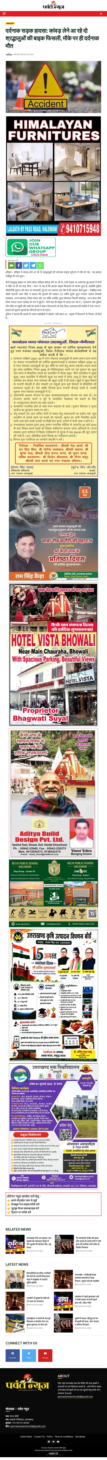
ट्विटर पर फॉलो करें (21, 1212)
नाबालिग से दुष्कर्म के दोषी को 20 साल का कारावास (15, 1301)
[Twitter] (26, 265)
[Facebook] (18, 265)
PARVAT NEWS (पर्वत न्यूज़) (57, 1448)
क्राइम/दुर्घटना (10, 23)
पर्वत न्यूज (16, 54)
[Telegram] (33, 265)
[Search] (101, 13)
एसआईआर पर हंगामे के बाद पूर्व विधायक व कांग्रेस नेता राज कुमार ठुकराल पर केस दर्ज (15, 1323)
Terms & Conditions (63, 1436)
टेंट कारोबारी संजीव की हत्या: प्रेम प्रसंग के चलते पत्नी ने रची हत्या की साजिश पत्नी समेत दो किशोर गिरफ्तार (64, 1244)
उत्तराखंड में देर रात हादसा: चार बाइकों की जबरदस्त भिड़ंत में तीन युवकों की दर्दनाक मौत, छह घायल (15, 1244)
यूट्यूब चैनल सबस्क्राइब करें (25, 1208)
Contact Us (39, 1436)
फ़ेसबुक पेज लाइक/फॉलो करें (25, 1204)
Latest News (26, 1436)
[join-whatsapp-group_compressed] (31, 246)
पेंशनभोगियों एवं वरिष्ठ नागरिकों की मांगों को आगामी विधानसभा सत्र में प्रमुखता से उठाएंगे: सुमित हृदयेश (15, 1279)
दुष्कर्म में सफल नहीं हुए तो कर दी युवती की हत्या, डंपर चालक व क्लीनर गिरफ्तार (63, 1323)
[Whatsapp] (40, 265)
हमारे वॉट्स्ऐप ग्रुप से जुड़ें (24, 1200)
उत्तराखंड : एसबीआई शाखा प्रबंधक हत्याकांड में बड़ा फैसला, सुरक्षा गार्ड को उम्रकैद (63, 1279)
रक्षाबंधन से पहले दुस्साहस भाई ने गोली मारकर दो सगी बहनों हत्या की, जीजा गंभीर (63, 1301)
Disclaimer (80, 1436)
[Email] (11, 265)
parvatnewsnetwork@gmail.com (75, 1396)
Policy (50, 1436)
